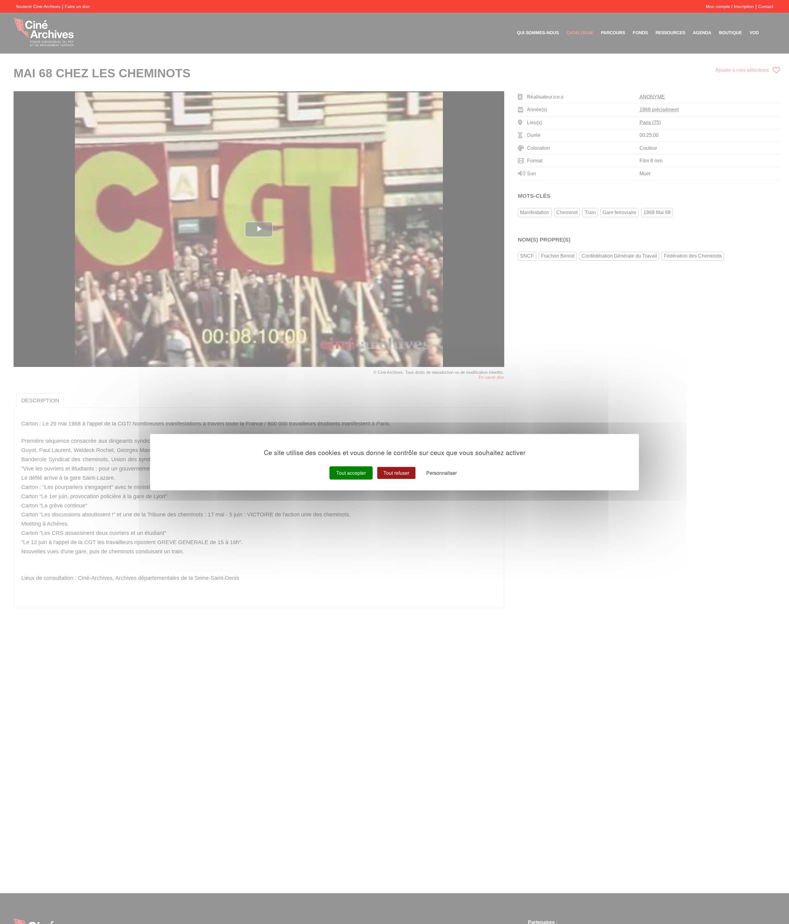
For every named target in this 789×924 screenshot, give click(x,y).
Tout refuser (396, 472)
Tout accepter (351, 472)
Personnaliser (441, 472)
